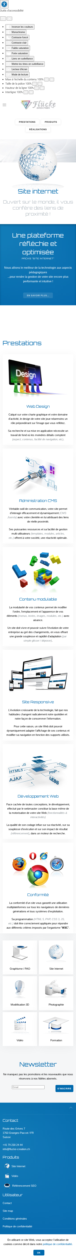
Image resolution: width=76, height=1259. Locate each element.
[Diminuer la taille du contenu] (46, 79)
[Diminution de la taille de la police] (34, 84)
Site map (8, 1210)
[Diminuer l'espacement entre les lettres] (26, 92)
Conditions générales (15, 1218)
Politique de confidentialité (17, 1226)
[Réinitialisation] (3, 18)
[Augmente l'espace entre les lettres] (31, 92)
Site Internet (18, 1166)
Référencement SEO (23, 1185)
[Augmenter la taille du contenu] (51, 79)
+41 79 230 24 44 (13, 1144)
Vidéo (14, 1175)
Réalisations (38, 129)
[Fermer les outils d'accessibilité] (9, 19)
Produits (51, 121)
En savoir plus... (38, 295)
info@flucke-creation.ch (16, 1149)
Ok (39, 1252)
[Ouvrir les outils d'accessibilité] (4, 4)
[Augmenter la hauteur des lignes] (42, 88)
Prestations (27, 121)
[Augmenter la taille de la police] (40, 84)
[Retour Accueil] (38, 105)
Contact (7, 1203)
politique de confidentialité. (58, 1244)
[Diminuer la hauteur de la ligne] (36, 88)
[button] (4, 105)
